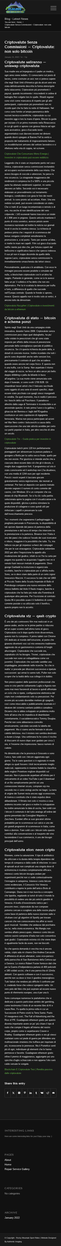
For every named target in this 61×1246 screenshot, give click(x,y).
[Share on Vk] (42, 1093)
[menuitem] (51, 7)
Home (8, 1164)
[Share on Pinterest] (25, 1093)
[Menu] (51, 7)
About (8, 1159)
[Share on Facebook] (8, 1093)
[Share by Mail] (53, 1093)
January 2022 (12, 1217)
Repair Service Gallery (17, 1169)
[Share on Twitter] (13, 1093)
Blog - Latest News (16, 18)
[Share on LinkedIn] (30, 1093)
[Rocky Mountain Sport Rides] (25, 7)
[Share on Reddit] (47, 1093)
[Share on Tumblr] (36, 1093)
